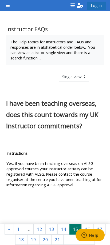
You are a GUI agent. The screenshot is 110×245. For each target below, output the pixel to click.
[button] (80, 5)
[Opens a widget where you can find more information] (90, 235)
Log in (96, 5)
